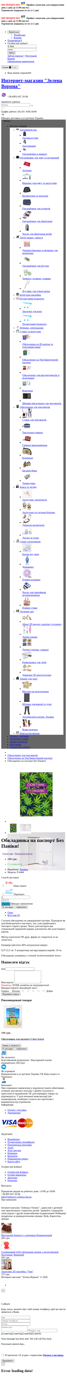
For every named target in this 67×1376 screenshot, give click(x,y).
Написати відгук (24, 853)
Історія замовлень (16, 1175)
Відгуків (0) (13, 915)
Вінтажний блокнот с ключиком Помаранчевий (26, 1235)
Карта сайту (13, 1161)
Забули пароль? (15, 56)
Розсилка (12, 1180)
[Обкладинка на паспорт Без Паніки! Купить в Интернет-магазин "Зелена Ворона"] (36, 821)
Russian (18, 37)
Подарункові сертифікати (21, 1142)
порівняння (21, 907)
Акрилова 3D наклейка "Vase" (17, 1271)
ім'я (3, 969)
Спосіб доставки (10, 877)
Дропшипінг (14, 1112)
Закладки (12, 1177)
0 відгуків (7, 853)
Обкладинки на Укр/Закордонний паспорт (30, 758)
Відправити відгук (10, 994)
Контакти (12, 1156)
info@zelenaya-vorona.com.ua (16, 1197)
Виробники (13, 1139)
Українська (19, 35)
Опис (10, 912)
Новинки (12, 1153)
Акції (10, 1147)
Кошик (11, 58)
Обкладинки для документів (22, 755)
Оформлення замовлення (20, 61)
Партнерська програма (19, 1145)
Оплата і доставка (16, 1110)
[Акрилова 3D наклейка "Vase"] (6, 1268)
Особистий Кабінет (17, 1172)
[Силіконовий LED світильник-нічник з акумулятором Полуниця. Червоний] (6, 1249)
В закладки (7, 907)
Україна (24, 869)
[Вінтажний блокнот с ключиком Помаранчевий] (6, 1232)
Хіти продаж (14, 1150)
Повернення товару (17, 1158)
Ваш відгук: (7, 982)
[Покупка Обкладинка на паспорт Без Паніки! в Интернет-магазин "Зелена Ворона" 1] (36, 879)
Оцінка (5, 991)
